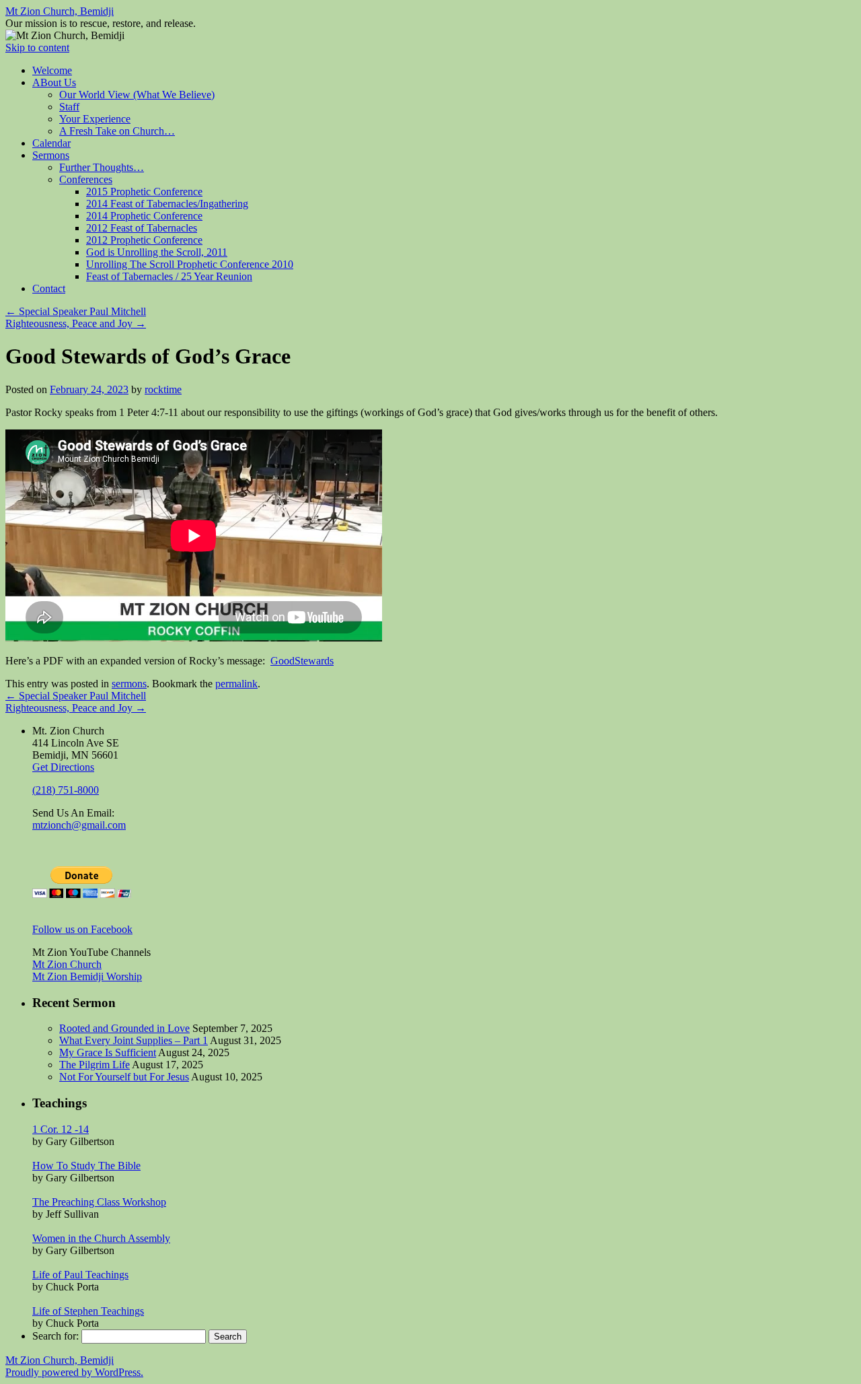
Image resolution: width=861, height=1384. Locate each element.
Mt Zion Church (67, 964)
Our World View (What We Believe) (137, 94)
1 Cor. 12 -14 (60, 1129)
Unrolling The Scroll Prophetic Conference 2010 (189, 264)
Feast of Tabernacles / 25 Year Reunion (169, 276)
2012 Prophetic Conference (144, 240)
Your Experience (94, 119)
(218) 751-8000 (65, 790)
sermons (129, 683)
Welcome (52, 70)
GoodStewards (302, 660)
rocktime (163, 389)
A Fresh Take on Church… (117, 131)
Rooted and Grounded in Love (124, 1028)
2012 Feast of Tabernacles (141, 228)
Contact (48, 288)
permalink (236, 683)
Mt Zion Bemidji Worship (87, 976)
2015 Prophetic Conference (144, 191)
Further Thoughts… (101, 167)
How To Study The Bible (86, 1165)
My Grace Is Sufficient (107, 1052)
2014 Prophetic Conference (144, 215)
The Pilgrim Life (94, 1064)
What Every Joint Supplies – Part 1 (133, 1040)
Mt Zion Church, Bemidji (59, 11)
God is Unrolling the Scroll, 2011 (156, 252)
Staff (69, 106)
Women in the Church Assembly (101, 1238)
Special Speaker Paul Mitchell (75, 311)
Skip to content (37, 47)
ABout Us (54, 82)
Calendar (51, 143)
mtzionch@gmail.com (79, 825)
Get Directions (63, 767)
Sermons (50, 155)
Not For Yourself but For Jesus (124, 1076)
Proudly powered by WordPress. (74, 1372)
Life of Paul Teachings (80, 1274)
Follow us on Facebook (82, 929)
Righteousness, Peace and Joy (75, 323)
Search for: (55, 1336)
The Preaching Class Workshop (99, 1202)
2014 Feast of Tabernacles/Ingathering (167, 203)
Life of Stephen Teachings (88, 1311)
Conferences (85, 179)
